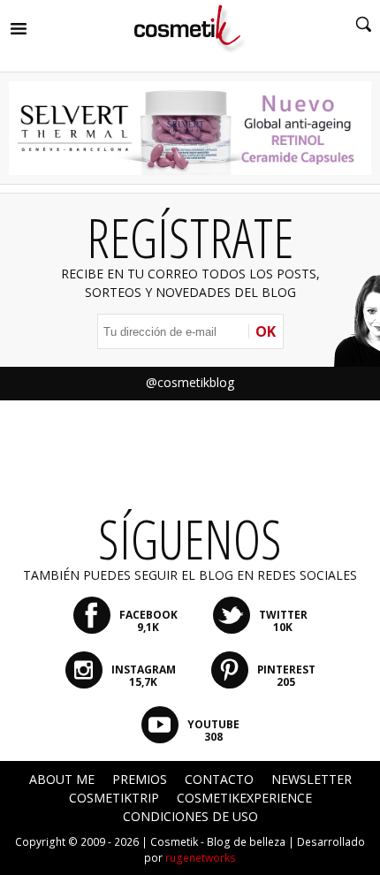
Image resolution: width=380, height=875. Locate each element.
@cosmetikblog (190, 382)
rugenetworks (200, 857)
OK (265, 331)
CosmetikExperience (244, 797)
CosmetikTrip (114, 797)
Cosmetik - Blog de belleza (217, 841)
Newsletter (311, 779)
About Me (62, 779)
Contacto (219, 779)
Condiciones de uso (190, 816)
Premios (139, 779)
